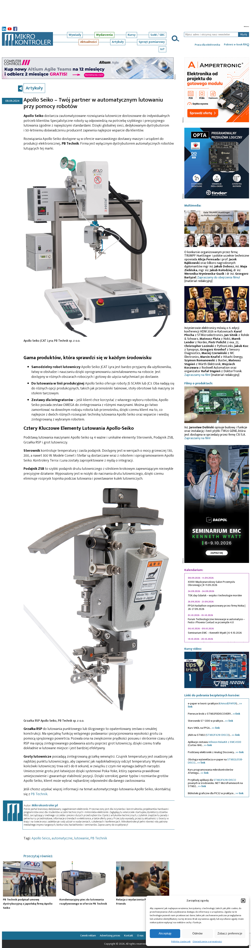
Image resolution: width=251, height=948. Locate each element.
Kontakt (128, 935)
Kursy (132, 35)
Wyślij (243, 34)
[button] (243, 901)
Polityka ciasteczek (181, 941)
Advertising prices (110, 935)
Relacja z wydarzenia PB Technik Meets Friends (141, 901)
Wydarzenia (104, 35)
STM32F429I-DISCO (217, 735)
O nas (140, 935)
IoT (162, 49)
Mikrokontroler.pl (45, 805)
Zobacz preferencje (229, 933)
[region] (217, 607)
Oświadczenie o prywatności (207, 941)
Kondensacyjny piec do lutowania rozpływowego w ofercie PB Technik (83, 901)
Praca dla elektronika (207, 44)
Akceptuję (165, 933)
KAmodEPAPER (227, 703)
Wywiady (75, 35)
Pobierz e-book (236, 44)
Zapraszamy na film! (197, 375)
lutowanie (81, 838)
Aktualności (88, 42)
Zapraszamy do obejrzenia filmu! (218, 277)
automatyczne (62, 838)
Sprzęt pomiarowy (152, 42)
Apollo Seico (41, 838)
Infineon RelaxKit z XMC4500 (225, 742)
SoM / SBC (157, 35)
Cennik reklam (88, 935)
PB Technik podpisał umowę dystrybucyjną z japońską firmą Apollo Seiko (28, 903)
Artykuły (118, 42)
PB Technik (39, 794)
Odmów (197, 933)
